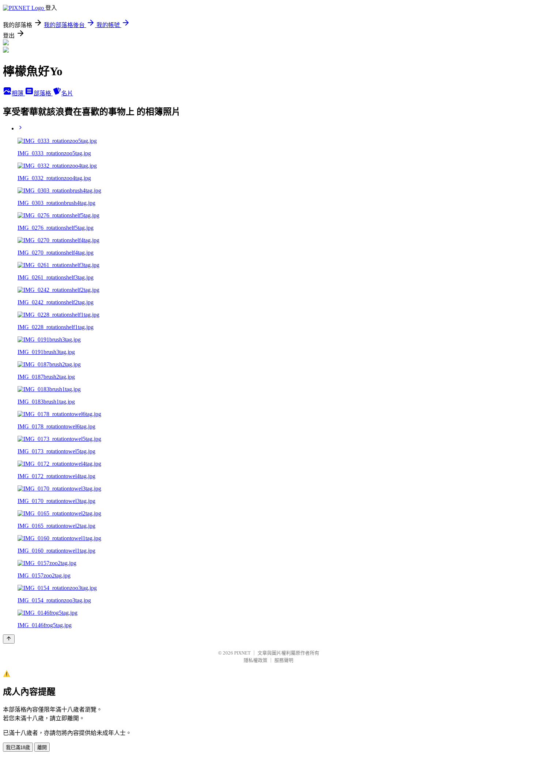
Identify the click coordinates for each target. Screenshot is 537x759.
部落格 (43, 93)
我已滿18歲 (18, 747)
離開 (42, 747)
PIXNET (242, 653)
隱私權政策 (255, 660)
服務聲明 (283, 660)
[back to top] (9, 639)
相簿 (18, 93)
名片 (67, 93)
